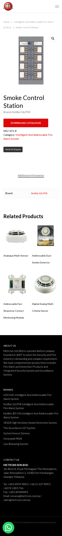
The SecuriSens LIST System (19, 427)
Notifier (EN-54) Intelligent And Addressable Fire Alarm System (30, 415)
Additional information (31, 175)
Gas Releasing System (15, 443)
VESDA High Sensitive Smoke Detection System (30, 422)
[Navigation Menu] (57, 6)
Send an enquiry (13, 149)
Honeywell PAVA (12, 438)
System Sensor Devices (16, 433)
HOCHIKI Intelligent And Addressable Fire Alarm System (27, 396)
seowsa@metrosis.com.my (25, 495)
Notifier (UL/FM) (39, 193)
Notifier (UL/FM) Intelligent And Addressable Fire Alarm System (28, 406)
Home (6, 21)
